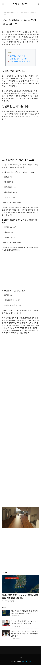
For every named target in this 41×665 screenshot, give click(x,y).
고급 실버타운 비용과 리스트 (20, 61)
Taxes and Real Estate (12, 12)
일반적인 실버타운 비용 (18, 59)
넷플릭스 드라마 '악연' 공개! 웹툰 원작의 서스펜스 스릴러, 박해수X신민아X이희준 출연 (24, 633)
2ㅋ (3, 601)
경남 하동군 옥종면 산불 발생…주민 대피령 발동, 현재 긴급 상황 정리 (20, 596)
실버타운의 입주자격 (17, 56)
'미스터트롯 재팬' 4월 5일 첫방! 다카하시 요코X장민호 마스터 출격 (24, 622)
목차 (10, 52)
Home (20, 657)
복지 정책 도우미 (20, 3)
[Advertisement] (20, 140)
